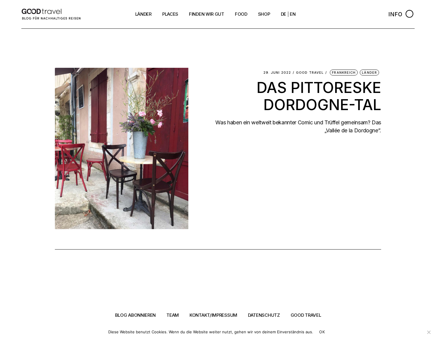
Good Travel (310, 72)
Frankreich (344, 72)
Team (172, 315)
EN (292, 14)
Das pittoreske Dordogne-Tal (319, 96)
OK (322, 331)
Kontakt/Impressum (213, 315)
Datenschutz (264, 315)
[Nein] (429, 332)
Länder (369, 72)
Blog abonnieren (135, 315)
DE (283, 14)
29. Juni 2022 (277, 72)
